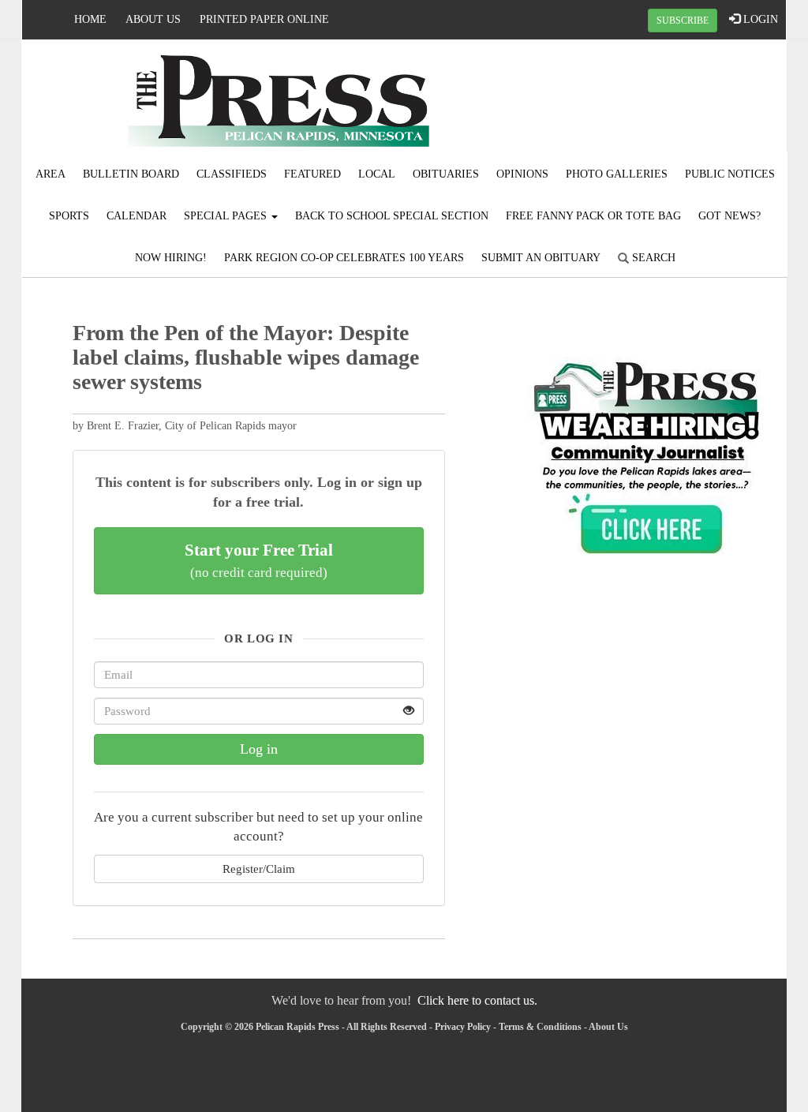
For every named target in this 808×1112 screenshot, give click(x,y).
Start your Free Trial (259, 560)
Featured (312, 174)
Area (50, 174)
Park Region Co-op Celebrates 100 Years (344, 258)
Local (376, 174)
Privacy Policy (463, 1026)
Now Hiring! (171, 258)
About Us (153, 19)
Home (90, 19)
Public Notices (730, 174)
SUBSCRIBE (682, 20)
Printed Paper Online (264, 19)
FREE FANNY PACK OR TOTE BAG (593, 216)
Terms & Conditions (540, 1026)
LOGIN (759, 19)
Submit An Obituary (540, 258)
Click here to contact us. (477, 1000)
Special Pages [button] (227, 216)
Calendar (136, 216)
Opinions (522, 174)
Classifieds (231, 174)
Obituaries (446, 174)
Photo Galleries (617, 174)
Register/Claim (259, 868)
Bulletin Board (131, 174)
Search (652, 258)
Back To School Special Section (391, 216)
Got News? (729, 216)
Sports (69, 216)
